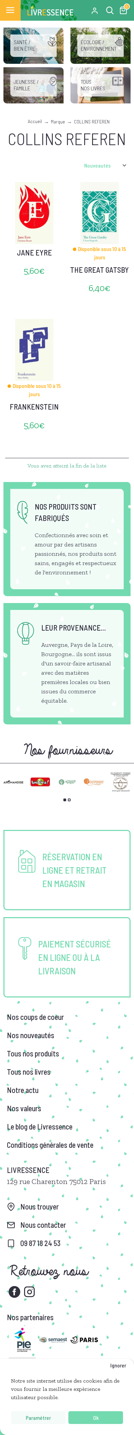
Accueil (35, 121)
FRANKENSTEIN (34, 406)
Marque (58, 121)
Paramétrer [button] (38, 1417)
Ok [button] (96, 1417)
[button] (65, 800)
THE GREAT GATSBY (99, 269)
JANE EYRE (34, 252)
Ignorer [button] (118, 1365)
